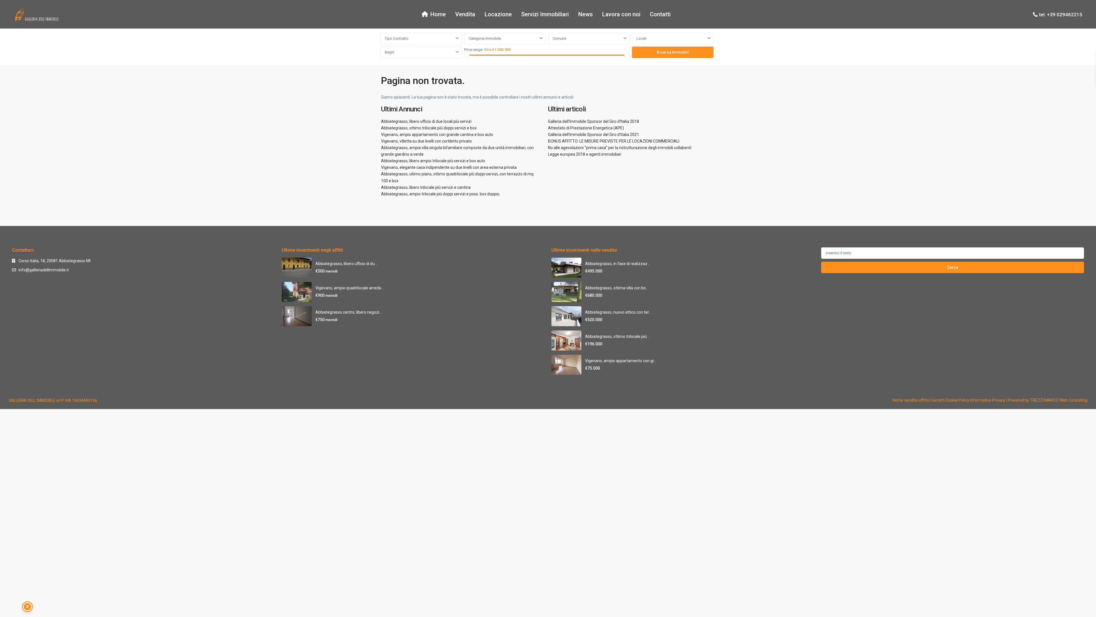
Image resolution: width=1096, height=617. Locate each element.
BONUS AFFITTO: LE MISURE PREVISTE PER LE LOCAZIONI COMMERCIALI (613, 141)
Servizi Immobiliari (545, 14)
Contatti (660, 14)
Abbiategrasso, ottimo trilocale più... (617, 336)
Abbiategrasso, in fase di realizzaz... (617, 263)
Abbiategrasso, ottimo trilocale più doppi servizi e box (429, 128)
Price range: (473, 49)
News (585, 14)
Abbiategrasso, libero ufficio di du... (346, 263)
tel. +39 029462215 (1060, 14)
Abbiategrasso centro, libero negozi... (348, 312)
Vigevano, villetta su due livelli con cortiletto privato (426, 141)
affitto (923, 400)
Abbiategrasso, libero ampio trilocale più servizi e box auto (433, 161)
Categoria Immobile (485, 38)
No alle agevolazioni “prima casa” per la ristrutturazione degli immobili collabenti (619, 147)
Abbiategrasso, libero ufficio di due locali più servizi (426, 121)
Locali (641, 38)
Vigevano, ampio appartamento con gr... (620, 360)
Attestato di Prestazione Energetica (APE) (586, 128)
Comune (559, 38)
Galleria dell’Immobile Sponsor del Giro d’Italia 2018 (593, 121)
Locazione (498, 14)
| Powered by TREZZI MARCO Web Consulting (1046, 400)
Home (438, 14)
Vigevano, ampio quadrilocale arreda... (349, 288)
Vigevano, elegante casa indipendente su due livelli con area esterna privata (449, 167)
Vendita (465, 14)
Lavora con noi (621, 14)
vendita (911, 400)
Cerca (952, 267)
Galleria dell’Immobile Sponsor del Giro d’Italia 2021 (593, 134)
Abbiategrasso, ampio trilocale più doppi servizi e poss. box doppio (440, 194)
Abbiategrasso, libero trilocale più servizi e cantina (426, 187)
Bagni (389, 52)
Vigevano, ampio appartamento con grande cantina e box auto (437, 134)
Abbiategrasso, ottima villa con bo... (616, 288)
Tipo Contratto (396, 38)
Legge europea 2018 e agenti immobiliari (584, 154)
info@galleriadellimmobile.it (44, 270)
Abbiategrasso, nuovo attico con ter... (618, 312)
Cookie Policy (957, 400)
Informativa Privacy (987, 400)
